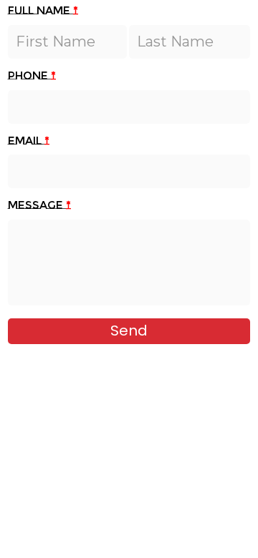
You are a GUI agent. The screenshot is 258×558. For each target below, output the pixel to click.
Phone (32, 75)
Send (129, 330)
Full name (43, 10)
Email (28, 140)
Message (39, 205)
